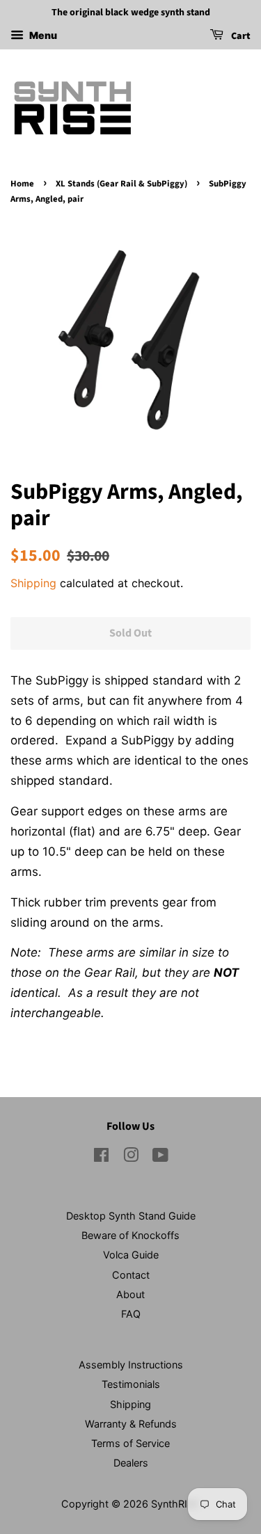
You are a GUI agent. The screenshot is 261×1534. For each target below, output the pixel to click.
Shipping (33, 583)
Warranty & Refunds (131, 1424)
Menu (42, 35)
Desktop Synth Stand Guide (131, 1216)
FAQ (131, 1314)
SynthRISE (175, 1504)
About (130, 1294)
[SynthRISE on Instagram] (131, 1157)
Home (22, 183)
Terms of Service (130, 1443)
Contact (131, 1275)
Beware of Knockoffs (130, 1235)
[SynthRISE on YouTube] (160, 1157)
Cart (240, 36)
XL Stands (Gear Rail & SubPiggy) (121, 183)
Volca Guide (131, 1255)
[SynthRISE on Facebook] (101, 1157)
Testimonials (131, 1384)
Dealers (130, 1463)
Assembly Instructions (131, 1365)
